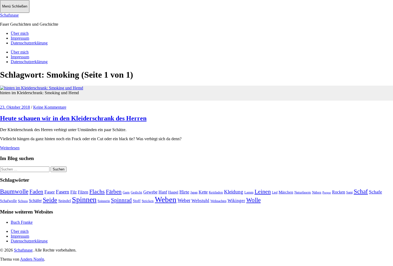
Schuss (23, 201)
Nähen (316, 192)
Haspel (173, 192)
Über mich (20, 33)
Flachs (97, 191)
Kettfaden (216, 192)
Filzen (83, 192)
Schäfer (35, 200)
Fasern (62, 192)
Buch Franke (22, 222)
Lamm (248, 192)
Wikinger (236, 200)
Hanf (163, 192)
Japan (194, 192)
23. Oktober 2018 (15, 107)
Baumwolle (14, 191)
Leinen (263, 191)
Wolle (253, 200)
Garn (126, 192)
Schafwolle (8, 201)
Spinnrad (121, 200)
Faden (36, 192)
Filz (73, 192)
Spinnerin (104, 201)
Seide (50, 199)
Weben (165, 199)
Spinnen (84, 199)
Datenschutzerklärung (29, 43)
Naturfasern (302, 192)
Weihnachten (218, 201)
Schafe (375, 192)
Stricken (148, 201)
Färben (114, 191)
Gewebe (150, 192)
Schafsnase (9, 15)
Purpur (326, 192)
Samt (349, 192)
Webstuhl (200, 200)
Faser (49, 192)
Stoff (137, 201)
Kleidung (233, 192)
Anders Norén (32, 259)
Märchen (286, 192)
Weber (184, 200)
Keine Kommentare (49, 107)
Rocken (338, 192)
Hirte (184, 192)
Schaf (361, 191)
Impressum (20, 38)
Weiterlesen (10, 148)
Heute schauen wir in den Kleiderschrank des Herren (73, 118)
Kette (203, 192)
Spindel (64, 201)
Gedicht (136, 192)
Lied (275, 192)
